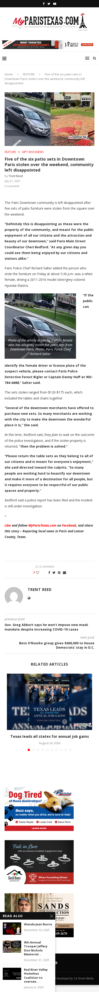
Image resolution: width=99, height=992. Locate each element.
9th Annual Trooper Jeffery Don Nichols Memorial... (35, 948)
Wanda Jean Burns (38, 924)
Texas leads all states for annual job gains (49, 736)
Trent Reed (16, 176)
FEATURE (29, 74)
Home (9, 74)
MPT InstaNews (33, 152)
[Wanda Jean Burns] (12, 928)
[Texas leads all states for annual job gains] (49, 702)
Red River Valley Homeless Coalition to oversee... (36, 976)
